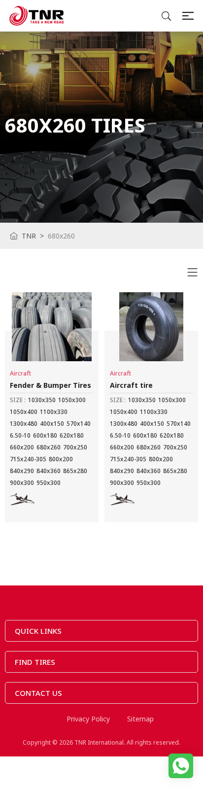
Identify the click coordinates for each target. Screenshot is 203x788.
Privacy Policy (88, 718)
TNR (29, 235)
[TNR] (36, 16)
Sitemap (140, 718)
